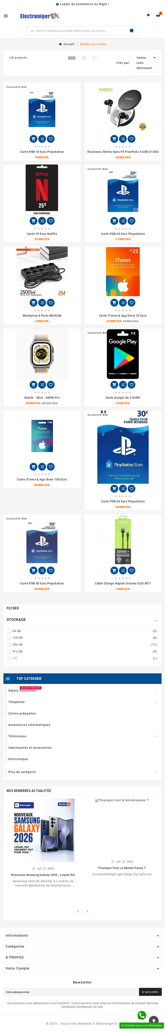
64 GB (84, 631)
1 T (84, 658)
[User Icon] (148, 16)
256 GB (84, 644)
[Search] (132, 30)
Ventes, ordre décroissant (146, 62)
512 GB (84, 651)
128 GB (84, 637)
